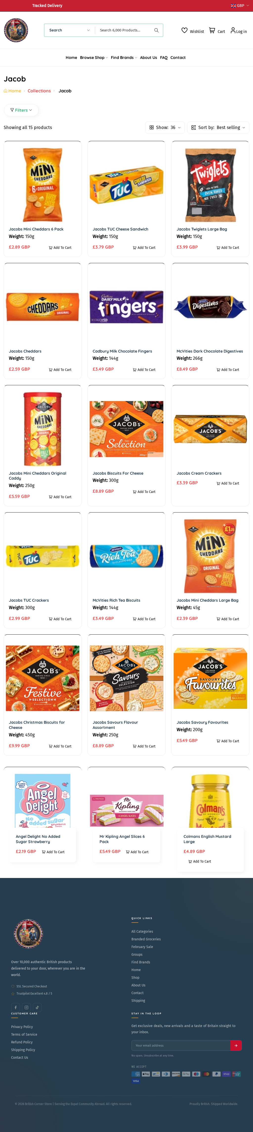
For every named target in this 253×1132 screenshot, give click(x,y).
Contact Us (19, 1057)
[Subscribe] (236, 1045)
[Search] (157, 30)
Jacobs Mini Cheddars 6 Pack (36, 229)
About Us (138, 985)
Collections (39, 91)
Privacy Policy (22, 1027)
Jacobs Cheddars (25, 351)
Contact (137, 993)
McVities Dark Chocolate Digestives (210, 351)
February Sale (142, 947)
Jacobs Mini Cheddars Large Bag (207, 600)
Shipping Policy (23, 1050)
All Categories (142, 931)
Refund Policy (22, 1042)
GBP (240, 5)
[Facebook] (15, 1007)
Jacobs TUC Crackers (29, 600)
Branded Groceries (146, 939)
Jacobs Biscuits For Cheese (118, 473)
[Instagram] (26, 1007)
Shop (135, 978)
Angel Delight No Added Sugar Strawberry (38, 839)
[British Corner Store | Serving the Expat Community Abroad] (28, 934)
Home (14, 91)
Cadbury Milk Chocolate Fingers (122, 351)
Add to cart (62, 248)
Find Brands (140, 962)
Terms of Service (24, 1034)
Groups (137, 954)
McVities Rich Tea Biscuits (116, 600)
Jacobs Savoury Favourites (202, 722)
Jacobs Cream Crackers (199, 473)
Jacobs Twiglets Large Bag (202, 229)
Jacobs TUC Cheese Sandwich (120, 229)
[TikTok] (37, 1007)
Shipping (138, 1001)
